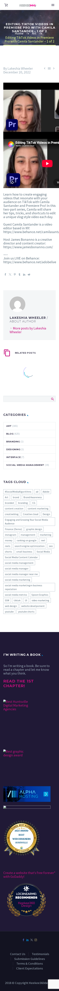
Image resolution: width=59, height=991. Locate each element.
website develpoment (33, 606)
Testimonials (40, 954)
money (8, 540)
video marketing (40, 600)
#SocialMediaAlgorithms (18, 491)
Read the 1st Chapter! (18, 683)
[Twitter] (10, 274)
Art (9, 426)
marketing (45, 534)
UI (26, 600)
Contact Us (17, 954)
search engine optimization (30, 546)
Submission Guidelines (29, 958)
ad (37, 491)
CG (33, 502)
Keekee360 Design (26, 904)
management (28, 534)
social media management (19, 562)
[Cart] (6, 5)
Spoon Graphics (39, 594)
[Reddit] (29, 274)
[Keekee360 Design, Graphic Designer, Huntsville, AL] (15, 740)
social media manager (16, 568)
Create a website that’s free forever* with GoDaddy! (29, 875)
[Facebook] (5, 274)
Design (46, 514)
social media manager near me (21, 574)
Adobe (46, 491)
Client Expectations (29, 968)
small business (24, 551)
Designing (13, 449)
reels (7, 546)
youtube (9, 611)
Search (52, 399)
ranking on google (27, 540)
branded (9, 502)
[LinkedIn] (24, 274)
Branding (13, 441)
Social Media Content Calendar (21, 557)
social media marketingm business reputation (23, 587)
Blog (10, 433)
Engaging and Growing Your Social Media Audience (26, 521)
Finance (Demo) (13, 529)
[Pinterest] (15, 274)
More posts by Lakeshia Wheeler (28, 330)
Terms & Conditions (29, 963)
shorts (8, 551)
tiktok (17, 600)
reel (43, 540)
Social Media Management (25, 465)
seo (51, 546)
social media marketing (17, 579)
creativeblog (12, 514)
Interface (13, 457)
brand (16, 497)
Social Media (43, 551)
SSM (7, 600)
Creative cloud (30, 514)
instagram (10, 534)
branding (23, 502)
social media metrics (16, 594)
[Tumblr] (19, 274)
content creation (14, 508)
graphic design (34, 529)
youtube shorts (26, 611)
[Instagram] (35, 940)
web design (11, 606)
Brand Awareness (32, 497)
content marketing (38, 508)
